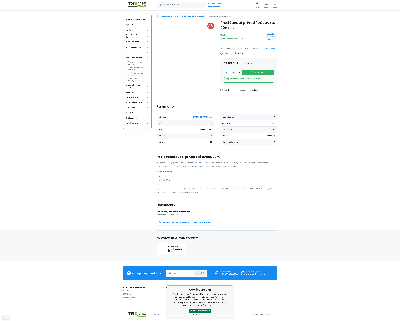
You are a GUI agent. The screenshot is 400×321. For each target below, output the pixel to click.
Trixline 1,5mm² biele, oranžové (135, 68)
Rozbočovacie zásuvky (133, 80)
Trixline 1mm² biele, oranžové (193, 16)
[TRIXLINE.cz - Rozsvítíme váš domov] (157, 16)
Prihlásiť (200, 273)
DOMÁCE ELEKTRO (132, 123)
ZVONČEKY (130, 92)
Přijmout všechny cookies (200, 311)
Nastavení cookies (200, 315)
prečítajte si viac (267, 49)
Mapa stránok (165, 314)
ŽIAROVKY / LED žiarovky (131, 36)
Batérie (129, 30)
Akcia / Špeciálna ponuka (136, 20)
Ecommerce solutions (260, 314)
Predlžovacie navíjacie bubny (136, 74)
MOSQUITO (130, 113)
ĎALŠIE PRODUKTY (132, 118)
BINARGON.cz (272, 314)
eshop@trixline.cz (214, 6)
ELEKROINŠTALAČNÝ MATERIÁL (133, 86)
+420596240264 (215, 3)
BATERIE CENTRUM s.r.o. (272, 36)
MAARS (128, 52)
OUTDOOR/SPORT (133, 97)
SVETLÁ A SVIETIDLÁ (133, 42)
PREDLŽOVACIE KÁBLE (170, 16)
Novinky (129, 25)
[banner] (137, 5)
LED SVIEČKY (130, 108)
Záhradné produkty (134, 47)
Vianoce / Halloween (134, 103)
